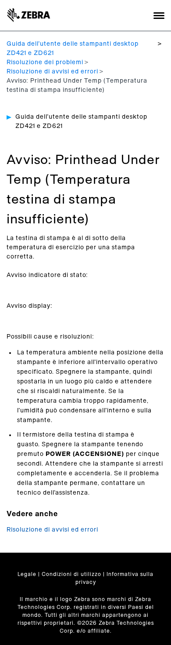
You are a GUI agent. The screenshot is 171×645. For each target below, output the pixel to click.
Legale (27, 574)
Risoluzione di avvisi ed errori (52, 72)
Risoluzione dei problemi (45, 62)
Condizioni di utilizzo (71, 574)
